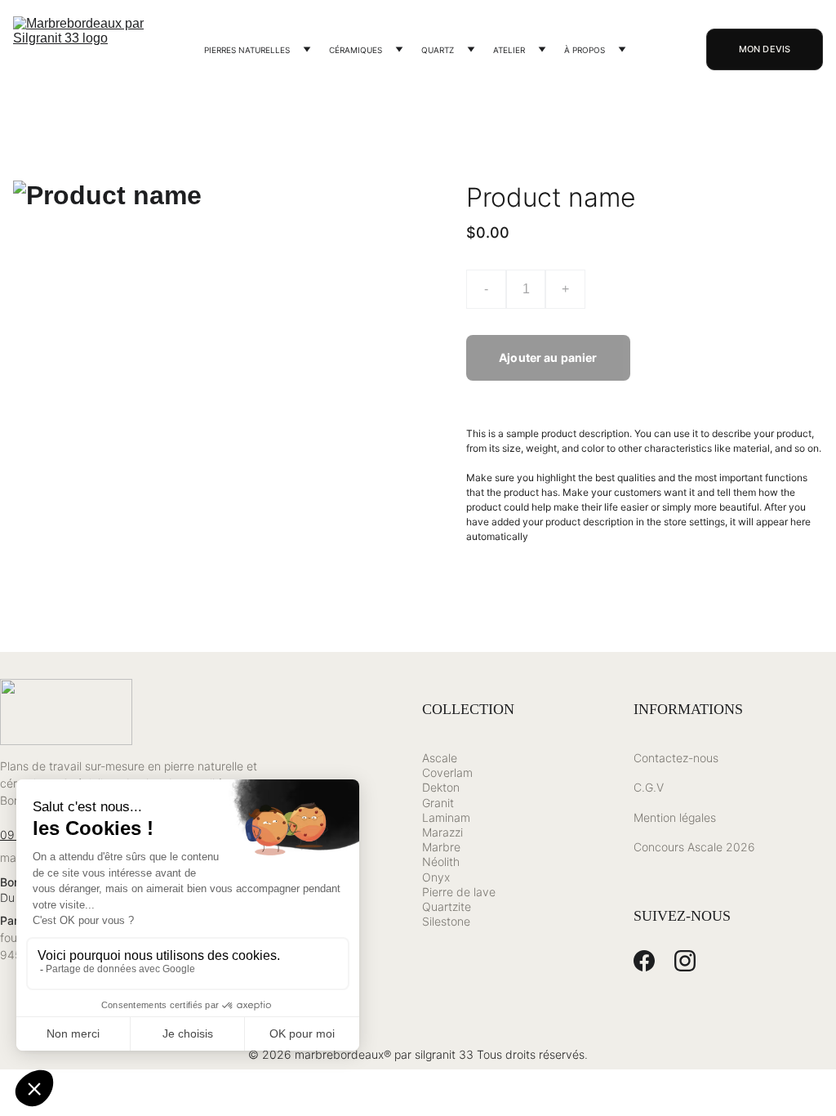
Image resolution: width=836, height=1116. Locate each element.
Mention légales (675, 817)
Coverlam (447, 772)
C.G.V (649, 787)
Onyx (436, 877)
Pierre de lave (459, 892)
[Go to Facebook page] (644, 960)
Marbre (441, 847)
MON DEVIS (764, 49)
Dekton (441, 787)
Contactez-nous (676, 758)
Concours (659, 847)
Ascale (439, 758)
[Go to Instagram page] (685, 960)
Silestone (446, 921)
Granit (438, 803)
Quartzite (446, 906)
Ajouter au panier (548, 357)
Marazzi (442, 832)
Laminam (446, 817)
